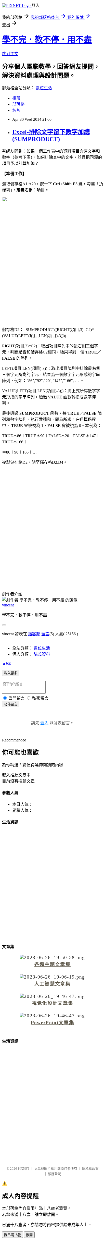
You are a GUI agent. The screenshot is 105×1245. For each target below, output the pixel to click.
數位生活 (44, 88)
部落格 (18, 104)
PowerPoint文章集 (52, 1022)
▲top (6, 663)
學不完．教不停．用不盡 (47, 39)
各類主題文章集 (52, 964)
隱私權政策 (90, 1168)
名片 (16, 110)
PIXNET (23, 1168)
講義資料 (42, 654)
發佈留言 (10, 704)
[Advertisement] (52, 524)
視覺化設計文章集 (52, 1003)
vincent (8, 605)
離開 (29, 1235)
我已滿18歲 (12, 1235)
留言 (45, 634)
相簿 (16, 98)
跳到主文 (10, 54)
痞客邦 (34, 634)
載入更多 (10, 673)
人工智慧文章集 (52, 983)
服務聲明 (54, 1174)
